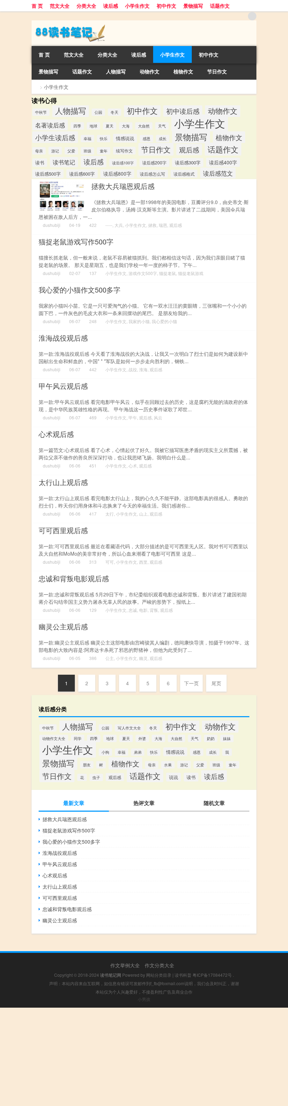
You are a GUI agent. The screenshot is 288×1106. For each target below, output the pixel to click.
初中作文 (166, 5)
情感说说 (125, 138)
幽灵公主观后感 (63, 626)
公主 (109, 658)
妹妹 (227, 738)
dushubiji (51, 225)
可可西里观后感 (63, 530)
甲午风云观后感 (63, 386)
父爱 (71, 150)
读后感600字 (82, 173)
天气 (162, 126)
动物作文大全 (53, 738)
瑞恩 (163, 225)
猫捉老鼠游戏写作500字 (76, 241)
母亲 (39, 150)
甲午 (133, 417)
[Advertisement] (144, 1057)
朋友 (87, 764)
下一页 (191, 683)
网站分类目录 (158, 975)
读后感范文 (218, 173)
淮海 (143, 369)
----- (108, 225)
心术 (133, 466)
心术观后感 (56, 434)
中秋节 (41, 112)
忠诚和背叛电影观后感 (74, 578)
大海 (126, 126)
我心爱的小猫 (164, 321)
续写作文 (124, 150)
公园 (98, 112)
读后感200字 (154, 162)
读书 (39, 162)
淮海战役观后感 (63, 338)
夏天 (109, 126)
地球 (93, 126)
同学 (77, 738)
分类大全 (86, 5)
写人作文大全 (129, 728)
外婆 (142, 738)
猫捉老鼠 (167, 273)
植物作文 (183, 71)
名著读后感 (50, 124)
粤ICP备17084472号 (212, 975)
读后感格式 (184, 174)
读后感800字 (117, 173)
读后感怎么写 (152, 174)
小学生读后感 (55, 137)
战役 (133, 369)
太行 (109, 514)
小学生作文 (137, 5)
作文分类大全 (159, 965)
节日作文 (217, 71)
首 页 (37, 5)
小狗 (105, 752)
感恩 (146, 138)
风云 (158, 417)
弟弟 (138, 752)
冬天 (114, 112)
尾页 (216, 683)
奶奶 (211, 738)
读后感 (110, 5)
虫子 (96, 777)
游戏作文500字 (143, 273)
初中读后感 (182, 111)
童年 (103, 150)
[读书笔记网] (68, 22)
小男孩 (144, 999)
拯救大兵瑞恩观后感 (123, 186)
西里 (143, 562)
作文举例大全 (125, 965)
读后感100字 (123, 162)
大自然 (144, 126)
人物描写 (116, 71)
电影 (143, 610)
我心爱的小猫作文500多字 (79, 289)
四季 (77, 126)
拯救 (152, 225)
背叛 (154, 610)
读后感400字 (223, 162)
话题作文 (220, 5)
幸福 (87, 138)
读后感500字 (48, 173)
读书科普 (183, 975)
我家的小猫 (139, 321)
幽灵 (143, 658)
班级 (87, 150)
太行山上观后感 (63, 482)
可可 (109, 562)
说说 (173, 777)
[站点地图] (252, 16)
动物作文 (149, 71)
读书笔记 (64, 162)
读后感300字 (188, 162)
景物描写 (193, 5)
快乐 (103, 138)
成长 (162, 138)
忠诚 (133, 610)
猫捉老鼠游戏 (190, 273)
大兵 (118, 225)
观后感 (189, 149)
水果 (168, 764)
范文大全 (60, 5)
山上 (143, 514)
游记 (55, 150)
